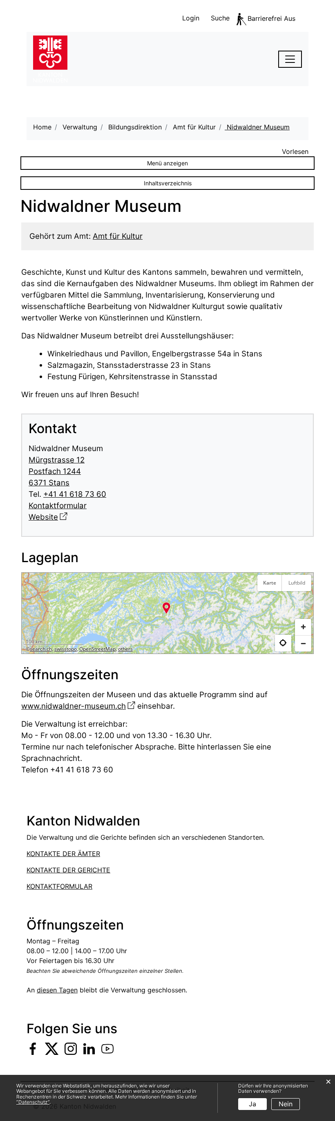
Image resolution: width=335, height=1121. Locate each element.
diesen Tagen (57, 990)
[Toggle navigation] (290, 59)
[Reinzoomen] (303, 627)
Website (48, 517)
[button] (166, 608)
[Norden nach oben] (303, 603)
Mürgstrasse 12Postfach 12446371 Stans (57, 471)
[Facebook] (33, 1048)
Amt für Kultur (118, 236)
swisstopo (65, 648)
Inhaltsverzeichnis (168, 183)
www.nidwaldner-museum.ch (78, 706)
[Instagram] (71, 1048)
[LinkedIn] (89, 1048)
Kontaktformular (58, 505)
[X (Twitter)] (51, 1048)
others (125, 648)
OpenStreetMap (97, 648)
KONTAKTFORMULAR (59, 886)
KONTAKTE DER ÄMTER (63, 854)
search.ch (41, 648)
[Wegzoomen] (303, 643)
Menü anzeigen (167, 163)
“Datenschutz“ (32, 1102)
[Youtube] (107, 1048)
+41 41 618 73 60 (74, 494)
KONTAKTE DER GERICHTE (68, 870)
